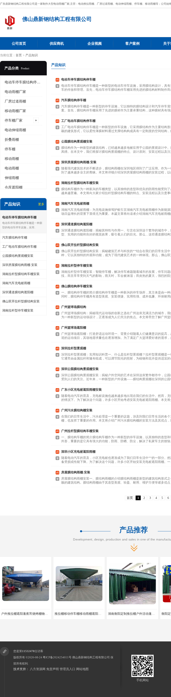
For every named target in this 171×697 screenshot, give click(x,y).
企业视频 (95, 43)
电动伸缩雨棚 (15, 130)
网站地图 (82, 669)
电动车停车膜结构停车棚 (24, 82)
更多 (41, 204)
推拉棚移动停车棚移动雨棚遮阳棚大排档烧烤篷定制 (90, 613)
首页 (19, 55)
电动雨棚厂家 (15, 92)
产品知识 (31, 55)
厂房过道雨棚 (15, 101)
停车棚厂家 (13, 120)
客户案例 (132, 43)
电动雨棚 (12, 168)
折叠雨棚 (12, 139)
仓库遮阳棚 (13, 187)
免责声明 (52, 669)
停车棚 (10, 149)
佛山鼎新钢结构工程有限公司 (91, 657)
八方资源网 (37, 669)
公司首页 (19, 43)
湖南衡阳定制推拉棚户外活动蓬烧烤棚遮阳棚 (139, 613)
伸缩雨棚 (12, 178)
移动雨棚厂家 (15, 111)
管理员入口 (67, 669)
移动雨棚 (12, 159)
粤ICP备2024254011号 (57, 657)
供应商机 (57, 43)
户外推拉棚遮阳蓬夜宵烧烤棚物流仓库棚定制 (32, 613)
